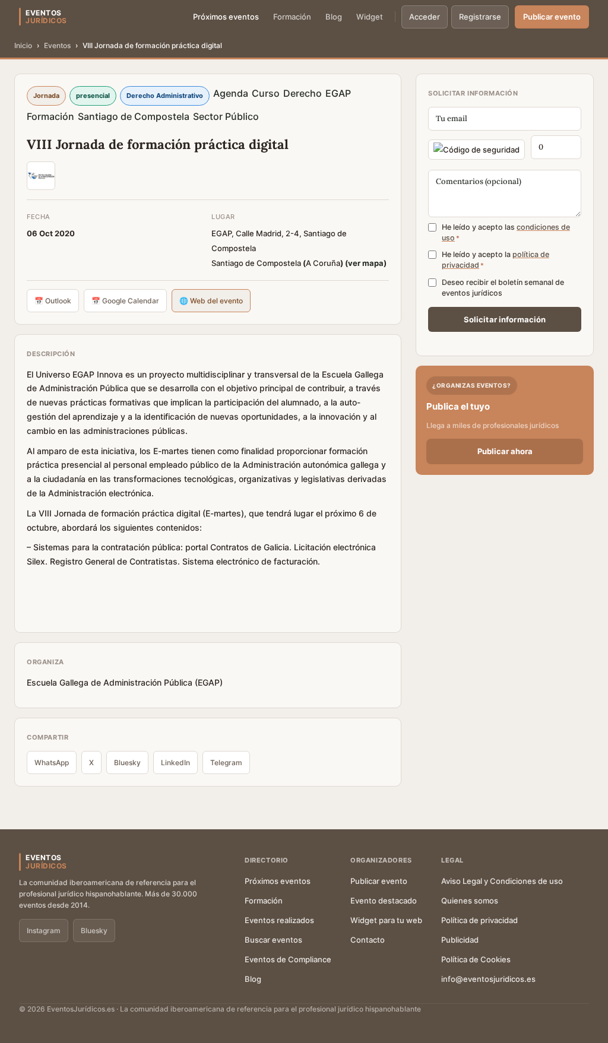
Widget (369, 16)
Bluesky (127, 762)
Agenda (230, 93)
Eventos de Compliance (288, 959)
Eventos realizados (279, 920)
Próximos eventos (226, 16)
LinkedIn (175, 762)
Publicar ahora (505, 451)
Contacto (367, 939)
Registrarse (480, 16)
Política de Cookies (476, 959)
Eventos (57, 45)
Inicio (23, 45)
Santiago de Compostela (133, 116)
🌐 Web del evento (211, 300)
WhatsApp (51, 762)
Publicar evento (552, 16)
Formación (292, 16)
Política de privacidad (479, 920)
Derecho (302, 93)
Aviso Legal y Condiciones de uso (502, 881)
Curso (266, 93)
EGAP (338, 93)
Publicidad (460, 939)
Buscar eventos (273, 939)
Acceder (424, 16)
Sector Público (226, 116)
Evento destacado (383, 900)
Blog (333, 16)
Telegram (226, 762)
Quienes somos (469, 900)
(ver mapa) (366, 263)
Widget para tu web (386, 920)
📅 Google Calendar (125, 300)
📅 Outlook (52, 300)
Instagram (44, 930)
